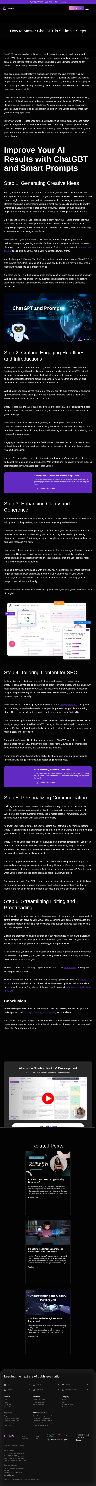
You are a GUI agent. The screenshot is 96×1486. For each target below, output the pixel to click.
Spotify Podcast (9, 1425)
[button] (87, 8)
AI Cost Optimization (39, 1402)
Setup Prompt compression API (42, 1416)
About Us (65, 1399)
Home (6, 1399)
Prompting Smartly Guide (11, 1418)
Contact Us (7, 1404)
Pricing (6, 1402)
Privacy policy (38, 1437)
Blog (5, 1416)
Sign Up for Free (48, 1126)
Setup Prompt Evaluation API (41, 1418)
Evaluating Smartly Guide (11, 1420)
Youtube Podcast (9, 1423)
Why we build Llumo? (68, 1404)
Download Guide (47, 783)
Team (63, 1402)
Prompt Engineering (39, 1404)
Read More (31, 1197)
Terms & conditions (25, 1437)
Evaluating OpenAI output (41, 1425)
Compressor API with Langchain (42, 1420)
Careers (64, 1407)
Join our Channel (9, 1407)
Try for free (77, 8)
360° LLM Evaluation (39, 1399)
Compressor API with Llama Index (43, 1423)
